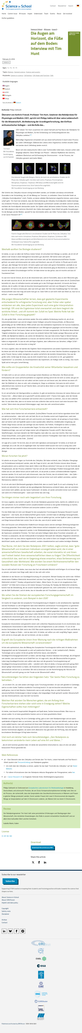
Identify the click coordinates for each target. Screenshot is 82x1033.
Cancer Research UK (15, 776)
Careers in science (17, 75)
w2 (21, 214)
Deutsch (7, 89)
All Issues (22, 13)
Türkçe (6, 98)
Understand (38, 13)
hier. (73, 772)
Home (4, 13)
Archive (4, 919)
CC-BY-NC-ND (7, 836)
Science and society (33, 72)
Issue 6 (54, 29)
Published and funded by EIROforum (13, 1024)
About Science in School (10, 897)
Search (70, 5)
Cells (51, 75)
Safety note (6, 911)
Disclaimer (5, 914)
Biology (10, 72)
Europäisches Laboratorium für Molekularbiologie (46, 787)
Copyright (5, 908)
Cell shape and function (41, 75)
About (59, 13)
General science (19, 72)
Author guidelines (8, 18)
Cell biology (28, 75)
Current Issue (12, 13)
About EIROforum (8, 900)
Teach (46, 13)
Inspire (30, 13)
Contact (53, 5)
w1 (31, 135)
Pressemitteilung (24, 762)
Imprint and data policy (10, 902)
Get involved (67, 13)
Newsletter (62, 5)
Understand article (74, 34)
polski (6, 92)
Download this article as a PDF (42, 847)
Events (52, 13)
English (6, 86)
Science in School (36, 29)
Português (7, 95)
